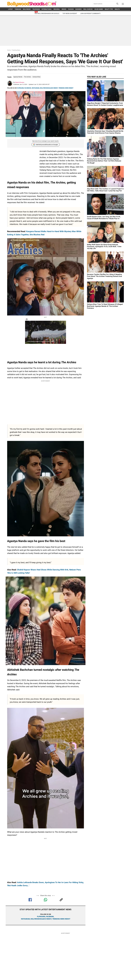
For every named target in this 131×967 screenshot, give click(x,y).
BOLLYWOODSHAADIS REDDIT (49, 88)
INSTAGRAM (35, 88)
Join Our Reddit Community (90, 13)
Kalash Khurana (19, 82)
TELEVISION (36, 9)
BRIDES (64, 9)
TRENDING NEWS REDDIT (65, 88)
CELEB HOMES (98, 9)
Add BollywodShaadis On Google (47, 13)
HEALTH (117, 9)
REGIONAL (57, 9)
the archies (27, 77)
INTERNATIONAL (47, 9)
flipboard (41, 916)
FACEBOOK (27, 88)
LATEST (10, 9)
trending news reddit (61, 919)
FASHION (71, 9)
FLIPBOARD (20, 88)
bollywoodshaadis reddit (41, 919)
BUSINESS (78, 9)
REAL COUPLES (88, 9)
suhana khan (36, 77)
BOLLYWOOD (27, 9)
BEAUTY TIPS (109, 9)
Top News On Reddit (70, 13)
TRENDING (18, 9)
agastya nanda (17, 77)
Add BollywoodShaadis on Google (47, 144)
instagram (25, 919)
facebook (50, 916)
